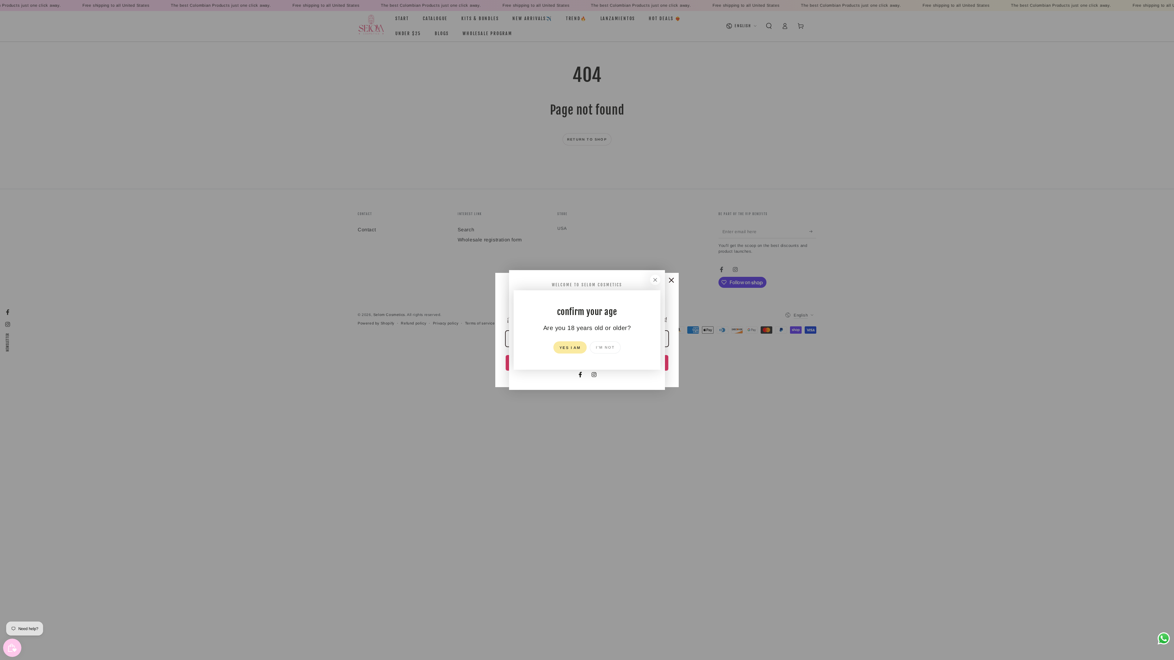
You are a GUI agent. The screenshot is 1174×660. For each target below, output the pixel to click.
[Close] (655, 280)
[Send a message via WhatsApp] (1164, 638)
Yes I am (570, 348)
